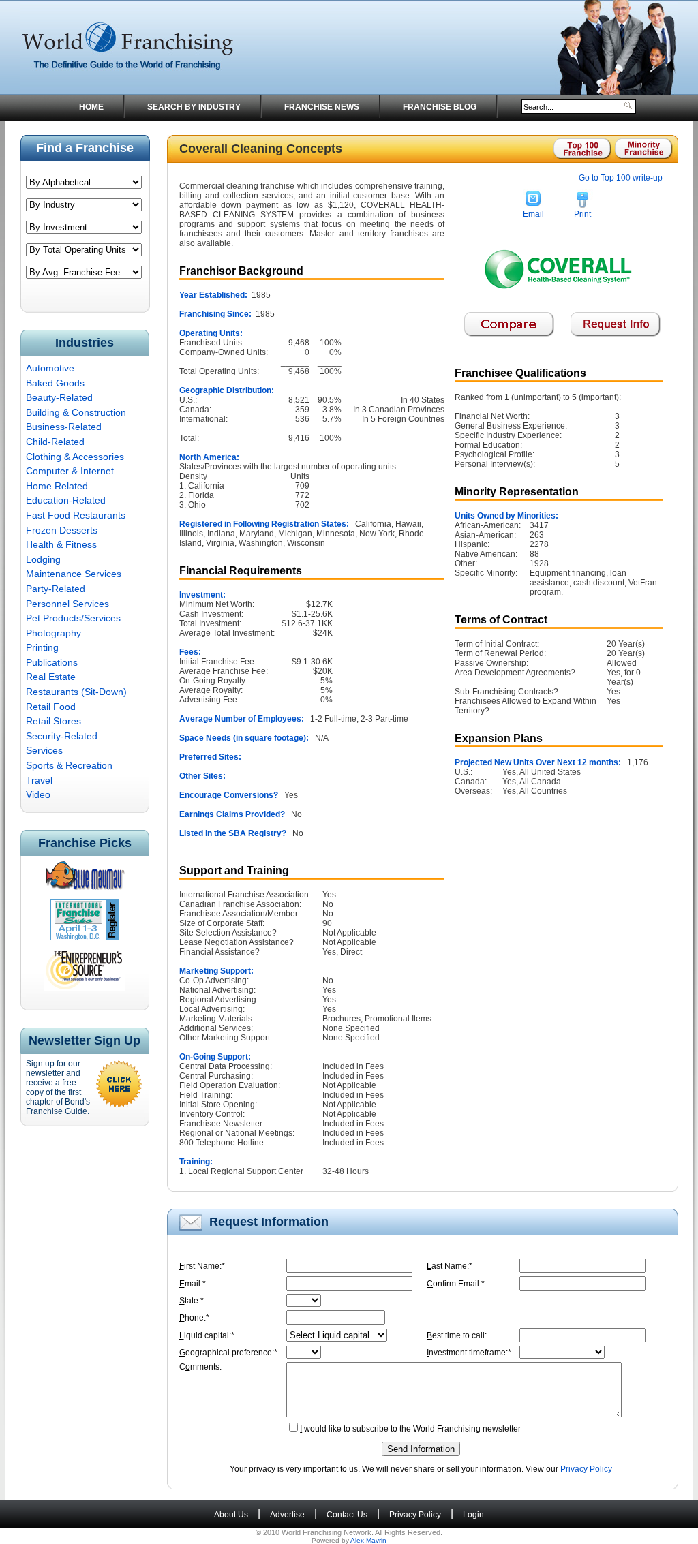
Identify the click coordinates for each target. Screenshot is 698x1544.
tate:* (191, 1301)
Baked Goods (55, 382)
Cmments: (200, 1367)
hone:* (194, 1318)
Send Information (421, 1449)
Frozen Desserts (61, 530)
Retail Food (51, 706)
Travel (39, 780)
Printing (42, 647)
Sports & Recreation (69, 765)
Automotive (50, 367)
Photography (53, 633)
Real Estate (51, 676)
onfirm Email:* (456, 1283)
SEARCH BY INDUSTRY (194, 107)
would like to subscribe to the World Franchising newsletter (410, 1429)
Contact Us (347, 1514)
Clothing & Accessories (75, 456)
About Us (231, 1514)
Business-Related (64, 426)
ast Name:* (449, 1266)
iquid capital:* (206, 1335)
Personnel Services (67, 603)
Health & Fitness (61, 544)
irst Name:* (202, 1266)
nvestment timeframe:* (469, 1352)
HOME (91, 107)
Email (533, 214)
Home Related (57, 485)
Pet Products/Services (73, 618)
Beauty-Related (59, 397)
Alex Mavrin (368, 1540)
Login (473, 1514)
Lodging (43, 559)
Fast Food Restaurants (75, 515)
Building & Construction (76, 412)
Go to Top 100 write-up (621, 178)
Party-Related (55, 588)
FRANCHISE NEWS (321, 107)
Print (582, 214)
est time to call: (457, 1335)
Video (38, 794)
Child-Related (55, 441)
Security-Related (61, 735)
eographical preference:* (228, 1352)
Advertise (287, 1514)
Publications (52, 662)
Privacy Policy (586, 1469)
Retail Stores (53, 720)
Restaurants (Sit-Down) (76, 691)
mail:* (192, 1283)
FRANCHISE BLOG (439, 107)
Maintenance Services (73, 573)
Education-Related (66, 500)
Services (44, 750)
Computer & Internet (70, 470)
